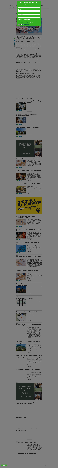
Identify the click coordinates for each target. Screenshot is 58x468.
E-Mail (19, 12)
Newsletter (4, 465)
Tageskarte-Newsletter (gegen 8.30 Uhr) (24, 21)
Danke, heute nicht (25, 24)
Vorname (19, 6)
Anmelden (19, 24)
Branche (19, 16)
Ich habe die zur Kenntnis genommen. (28, 22)
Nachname (19, 9)
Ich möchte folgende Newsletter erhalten (24, 19)
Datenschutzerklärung (25, 22)
